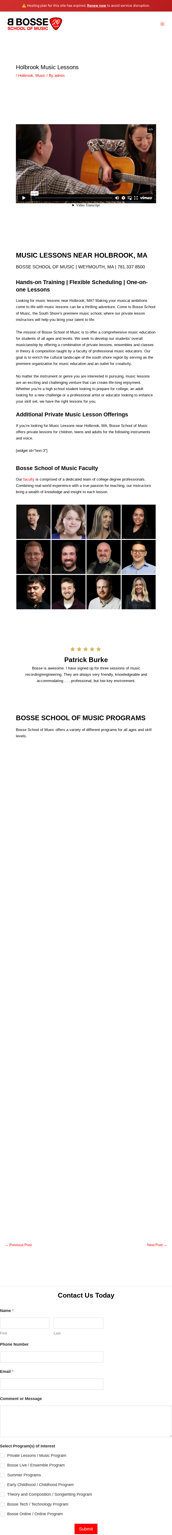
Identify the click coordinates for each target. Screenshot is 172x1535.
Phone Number (14, 1344)
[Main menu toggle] (162, 24)
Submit (86, 1528)
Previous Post (18, 1245)
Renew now (96, 5)
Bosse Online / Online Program (35, 1514)
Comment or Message (21, 1398)
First (3, 1333)
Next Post (157, 1245)
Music (40, 75)
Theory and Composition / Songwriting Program (49, 1494)
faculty (28, 479)
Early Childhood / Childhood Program (40, 1484)
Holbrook (25, 75)
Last (57, 1333)
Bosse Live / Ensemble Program (36, 1465)
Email (6, 1371)
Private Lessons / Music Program (36, 1455)
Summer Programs (24, 1475)
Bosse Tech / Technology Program (37, 1504)
